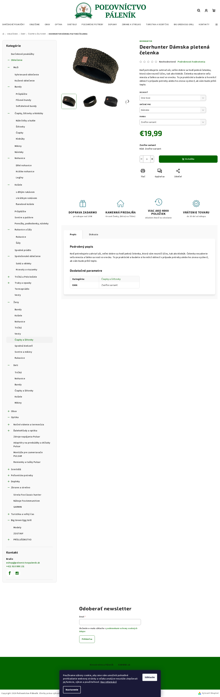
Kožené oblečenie (25, 80)
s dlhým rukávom (25, 192)
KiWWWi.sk (124, 664)
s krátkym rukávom (26, 198)
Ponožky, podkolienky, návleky (32, 223)
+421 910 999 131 (15, 566)
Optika (15, 417)
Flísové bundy (23, 100)
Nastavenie (72, 689)
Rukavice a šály (23, 229)
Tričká (18, 327)
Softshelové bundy (26, 106)
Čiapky (19, 132)
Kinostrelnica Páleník (101, 664)
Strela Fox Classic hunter (27, 494)
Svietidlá (16, 469)
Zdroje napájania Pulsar (26, 436)
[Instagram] (17, 573)
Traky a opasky (23, 283)
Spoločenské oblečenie (28, 256)
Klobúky (20, 138)
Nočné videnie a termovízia (28, 424)
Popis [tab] (73, 234)
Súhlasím (150, 677)
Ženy (16, 302)
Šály (18, 243)
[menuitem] (13, 24)
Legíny (19, 177)
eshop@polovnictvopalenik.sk (23, 562)
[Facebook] (9, 573)
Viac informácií (108, 682)
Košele (18, 184)
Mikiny (18, 146)
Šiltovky (20, 126)
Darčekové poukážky (22, 54)
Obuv (14, 411)
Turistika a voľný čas (22, 514)
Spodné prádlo (23, 250)
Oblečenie (17, 60)
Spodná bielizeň (24, 346)
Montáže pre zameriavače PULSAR (28, 454)
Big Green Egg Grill (21, 520)
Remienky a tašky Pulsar (27, 462)
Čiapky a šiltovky (24, 339)
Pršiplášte (21, 94)
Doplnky (15, 481)
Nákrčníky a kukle (26, 120)
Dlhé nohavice (24, 165)
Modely (17, 527)
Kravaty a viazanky (26, 269)
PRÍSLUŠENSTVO (22, 539)
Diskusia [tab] (93, 234)
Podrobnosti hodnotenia (191, 61)
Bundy (18, 86)
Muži (16, 67)
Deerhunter (146, 41)
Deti (15, 365)
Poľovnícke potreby (22, 475)
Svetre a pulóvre (24, 217)
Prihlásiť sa (87, 639)
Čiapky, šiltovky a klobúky (29, 113)
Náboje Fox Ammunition (26, 501)
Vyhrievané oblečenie (27, 74)
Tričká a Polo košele (26, 276)
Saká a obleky (23, 263)
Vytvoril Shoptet (210, 693)
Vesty (18, 295)
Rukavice (21, 237)
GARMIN (17, 507)
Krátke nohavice (25, 171)
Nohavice (20, 158)
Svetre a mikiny (23, 352)
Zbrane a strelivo (20, 487)
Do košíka (189, 159)
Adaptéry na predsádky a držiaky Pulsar (31, 444)
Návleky (19, 152)
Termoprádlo (22, 289)
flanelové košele (25, 204)
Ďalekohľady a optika (25, 430)
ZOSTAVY (18, 533)
